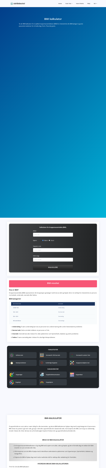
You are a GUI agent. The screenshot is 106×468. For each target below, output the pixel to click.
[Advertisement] (53, 402)
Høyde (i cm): (37, 246)
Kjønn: (35, 240)
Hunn (52, 240)
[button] (95, 3)
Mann (46, 240)
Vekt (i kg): (36, 256)
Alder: (35, 231)
